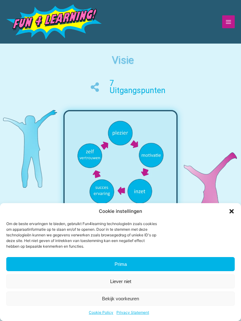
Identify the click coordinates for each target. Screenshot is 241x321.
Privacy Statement (132, 312)
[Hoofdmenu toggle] (228, 21)
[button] (231, 211)
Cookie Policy (101, 312)
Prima (121, 264)
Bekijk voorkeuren (120, 298)
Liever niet (120, 281)
